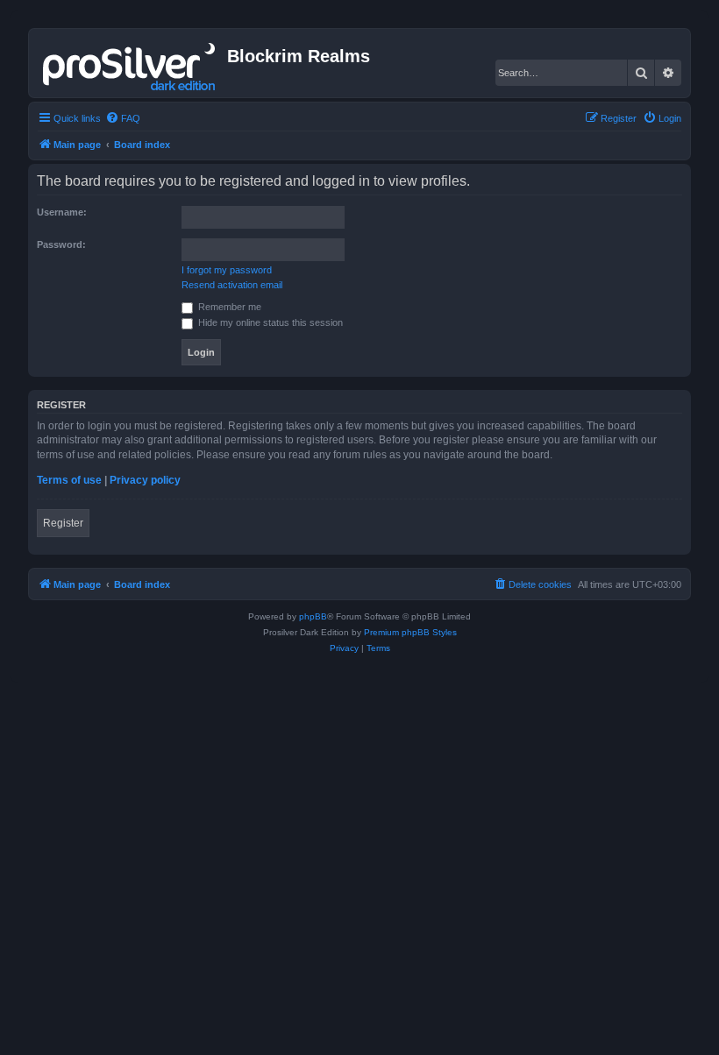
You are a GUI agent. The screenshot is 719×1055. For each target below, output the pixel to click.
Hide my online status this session (269, 322)
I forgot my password (227, 270)
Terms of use (69, 480)
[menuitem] (122, 118)
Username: (62, 212)
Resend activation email (232, 285)
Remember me (228, 306)
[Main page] (130, 63)
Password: (61, 244)
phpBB (313, 616)
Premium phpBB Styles (410, 632)
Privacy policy (145, 480)
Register (63, 523)
